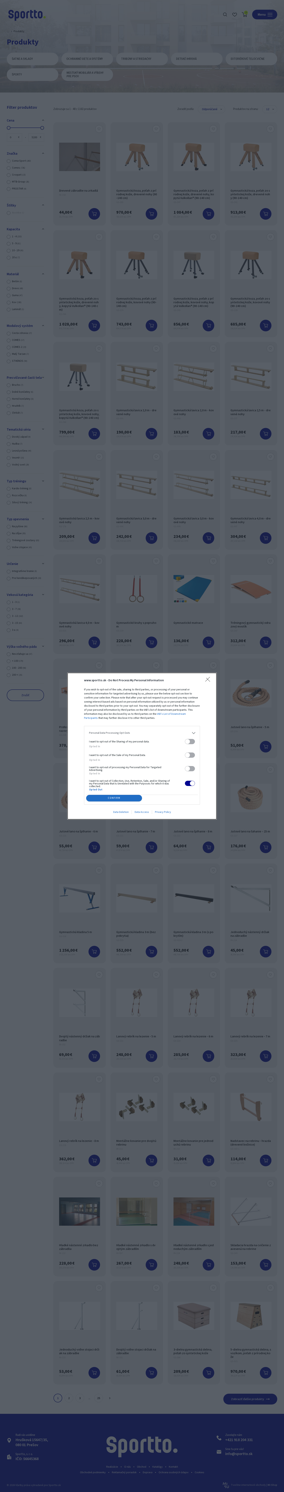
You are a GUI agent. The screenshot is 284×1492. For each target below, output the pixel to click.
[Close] (209, 680)
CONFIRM (114, 798)
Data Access (142, 812)
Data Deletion (121, 812)
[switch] (190, 741)
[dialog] (142, 746)
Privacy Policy (163, 812)
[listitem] (142, 733)
